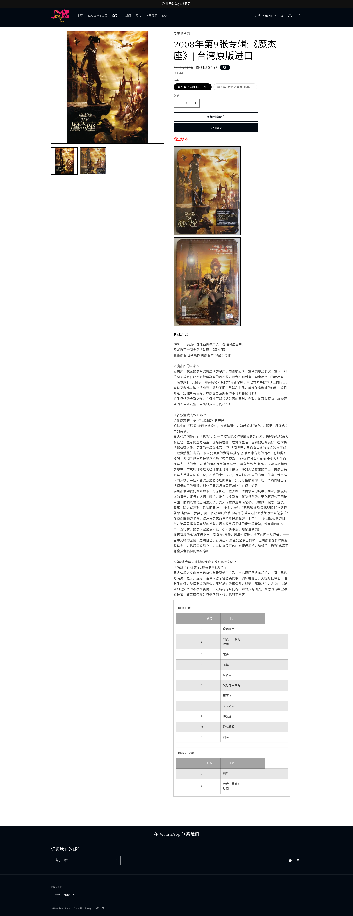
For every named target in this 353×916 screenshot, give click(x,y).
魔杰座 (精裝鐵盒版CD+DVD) (236, 87)
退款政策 (99, 908)
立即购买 (216, 128)
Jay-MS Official (66, 908)
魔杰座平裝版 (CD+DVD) (193, 86)
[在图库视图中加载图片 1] (64, 160)
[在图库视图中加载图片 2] (93, 160)
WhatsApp (169, 834)
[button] (116, 16)
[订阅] (116, 860)
